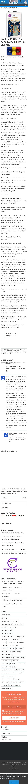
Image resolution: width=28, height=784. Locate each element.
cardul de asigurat (8, 636)
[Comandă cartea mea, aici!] (14, 14)
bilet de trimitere (7, 624)
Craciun (5, 645)
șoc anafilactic (7, 688)
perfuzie (5, 664)
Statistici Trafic (7, 740)
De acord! (14, 782)
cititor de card (16, 639)
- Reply (13, 363)
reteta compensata (8, 673)
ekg (12, 645)
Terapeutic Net (6, 733)
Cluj (4, 642)
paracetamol (6, 660)
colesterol (11, 642)
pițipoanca (21, 664)
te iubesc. (5, 682)
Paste (15, 660)
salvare (19, 673)
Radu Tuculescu (18, 670)
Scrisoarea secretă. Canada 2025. (13, 533)
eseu (18, 645)
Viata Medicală (14, 685)
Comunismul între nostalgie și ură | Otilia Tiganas (12, 362)
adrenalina (6, 621)
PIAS (12, 664)
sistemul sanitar (7, 679)
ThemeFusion (5, 764)
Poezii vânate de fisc (9, 667)
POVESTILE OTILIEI (11, 8)
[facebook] (17, 5)
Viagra (4, 685)
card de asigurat (7, 630)
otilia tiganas (20, 657)
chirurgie (5, 639)
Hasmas (19, 648)
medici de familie (7, 654)
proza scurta (6, 670)
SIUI (17, 679)
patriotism (24, 352)
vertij (21, 682)
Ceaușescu (20, 636)
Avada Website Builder (19, 762)
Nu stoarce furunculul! (16, 600)
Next (24, 497)
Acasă (3, 8)
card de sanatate (7, 633)
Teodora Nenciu (7, 587)
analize (15, 621)
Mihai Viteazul (17, 352)
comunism (6, 352)
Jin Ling (5, 651)
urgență (14, 682)
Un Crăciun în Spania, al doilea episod (14, 553)
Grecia (11, 648)
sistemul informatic (8, 676)
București (18, 624)
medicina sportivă (8, 657)
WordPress (14, 766)
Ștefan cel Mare (5, 353)
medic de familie (15, 651)
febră (4, 648)
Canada (5, 627)
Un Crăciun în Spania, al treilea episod (14, 549)
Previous (5, 497)
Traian (10, 353)
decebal (12, 352)
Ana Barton (5, 729)
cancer (13, 627)
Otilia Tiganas (5, 349)
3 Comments (20, 350)
